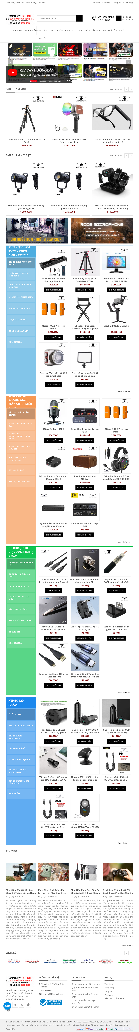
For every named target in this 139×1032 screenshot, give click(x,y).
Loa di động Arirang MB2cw (85, 477)
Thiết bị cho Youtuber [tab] (15, 737)
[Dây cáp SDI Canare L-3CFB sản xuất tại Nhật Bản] (116, 563)
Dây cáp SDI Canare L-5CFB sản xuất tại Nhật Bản (53, 629)
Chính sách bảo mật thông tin (85, 1007)
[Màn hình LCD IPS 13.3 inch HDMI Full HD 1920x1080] (116, 262)
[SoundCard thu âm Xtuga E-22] (85, 507)
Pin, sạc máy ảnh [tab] (18, 319)
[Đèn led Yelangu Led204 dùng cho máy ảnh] (85, 356)
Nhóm (60, 30)
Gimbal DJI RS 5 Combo (116, 325)
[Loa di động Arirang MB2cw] (85, 460)
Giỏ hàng (109, 995)
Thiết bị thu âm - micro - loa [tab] (18, 771)
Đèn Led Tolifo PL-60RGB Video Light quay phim (26, 140)
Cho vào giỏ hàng (53, 290)
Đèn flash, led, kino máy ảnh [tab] (20, 285)
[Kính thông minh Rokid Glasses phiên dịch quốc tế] (69, 115)
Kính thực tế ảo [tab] (18, 609)
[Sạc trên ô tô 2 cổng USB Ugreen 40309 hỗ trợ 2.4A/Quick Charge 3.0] (116, 713)
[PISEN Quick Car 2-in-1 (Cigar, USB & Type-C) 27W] (85, 808)
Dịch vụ (69, 30)
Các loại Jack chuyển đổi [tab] (21, 564)
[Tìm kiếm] (79, 18)
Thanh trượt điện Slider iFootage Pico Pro (53, 280)
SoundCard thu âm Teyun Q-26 (85, 430)
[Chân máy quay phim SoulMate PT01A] (85, 262)
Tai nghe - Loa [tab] (16, 470)
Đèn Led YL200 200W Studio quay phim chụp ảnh (26, 207)
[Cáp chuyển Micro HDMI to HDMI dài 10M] (53, 657)
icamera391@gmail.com (52, 994)
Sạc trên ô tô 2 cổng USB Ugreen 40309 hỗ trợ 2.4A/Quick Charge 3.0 (116, 732)
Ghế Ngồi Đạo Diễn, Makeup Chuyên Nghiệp (84, 327)
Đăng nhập (128, 2)
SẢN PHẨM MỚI (16, 89)
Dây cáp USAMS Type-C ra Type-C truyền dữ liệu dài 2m (85, 677)
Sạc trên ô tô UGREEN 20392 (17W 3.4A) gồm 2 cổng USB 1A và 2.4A (53, 732)
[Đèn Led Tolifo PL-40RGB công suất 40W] (53, 356)
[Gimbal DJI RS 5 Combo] (116, 309)
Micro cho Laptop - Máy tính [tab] (19, 447)
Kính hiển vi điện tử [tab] (20, 620)
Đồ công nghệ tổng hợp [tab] (19, 575)
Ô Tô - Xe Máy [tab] (16, 714)
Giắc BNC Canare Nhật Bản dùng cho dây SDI (84, 581)
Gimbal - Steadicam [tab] (19, 308)
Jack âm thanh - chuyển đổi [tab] (18, 458)
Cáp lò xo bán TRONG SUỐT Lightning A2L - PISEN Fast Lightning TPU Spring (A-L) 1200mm (53, 828)
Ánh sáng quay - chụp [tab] (21, 725)
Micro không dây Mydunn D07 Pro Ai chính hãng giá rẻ (112, 166)
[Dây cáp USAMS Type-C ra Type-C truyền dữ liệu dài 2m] (85, 657)
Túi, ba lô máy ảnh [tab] (19, 331)
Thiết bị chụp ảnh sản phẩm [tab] (19, 782)
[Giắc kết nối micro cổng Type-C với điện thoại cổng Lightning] (116, 610)
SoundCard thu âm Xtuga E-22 (84, 525)
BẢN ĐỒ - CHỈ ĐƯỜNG (115, 998)
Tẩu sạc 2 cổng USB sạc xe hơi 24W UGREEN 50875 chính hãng (53, 780)
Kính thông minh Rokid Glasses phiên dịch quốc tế (69, 140)
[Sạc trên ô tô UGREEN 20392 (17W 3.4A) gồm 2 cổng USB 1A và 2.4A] (53, 713)
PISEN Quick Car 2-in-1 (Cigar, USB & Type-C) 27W (84, 826)
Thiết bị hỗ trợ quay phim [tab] (20, 263)
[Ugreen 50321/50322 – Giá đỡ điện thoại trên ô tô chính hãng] (85, 760)
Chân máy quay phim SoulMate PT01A (85, 280)
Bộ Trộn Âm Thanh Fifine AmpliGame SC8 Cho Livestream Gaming (53, 526)
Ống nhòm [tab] (14, 632)
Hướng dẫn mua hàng (95, 30)
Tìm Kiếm (42, 38)
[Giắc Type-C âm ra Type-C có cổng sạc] (85, 610)
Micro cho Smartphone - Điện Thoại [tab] (19, 436)
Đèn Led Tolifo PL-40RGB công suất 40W (53, 374)
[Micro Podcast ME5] (53, 412)
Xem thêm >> (116, 89)
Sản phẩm (42, 30)
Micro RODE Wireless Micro (113, 139)
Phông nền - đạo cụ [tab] (19, 759)
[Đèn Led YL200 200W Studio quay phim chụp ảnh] (26, 181)
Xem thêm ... (15, 342)
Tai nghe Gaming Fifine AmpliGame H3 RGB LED (116, 477)
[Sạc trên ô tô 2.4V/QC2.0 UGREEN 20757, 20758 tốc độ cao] (85, 713)
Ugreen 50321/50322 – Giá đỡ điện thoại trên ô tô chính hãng (85, 780)
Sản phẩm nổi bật (18, 155)
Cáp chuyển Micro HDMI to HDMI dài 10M (53, 675)
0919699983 (46, 990)
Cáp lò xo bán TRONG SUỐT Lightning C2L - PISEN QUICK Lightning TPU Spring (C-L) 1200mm (116, 781)
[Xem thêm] (124, 391)
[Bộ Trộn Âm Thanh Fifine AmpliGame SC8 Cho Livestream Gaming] (53, 507)
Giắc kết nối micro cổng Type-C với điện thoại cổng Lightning (116, 629)
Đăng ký (117, 2)
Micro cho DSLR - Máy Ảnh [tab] (20, 424)
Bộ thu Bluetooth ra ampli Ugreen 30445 (53, 477)
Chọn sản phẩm (53, 384)
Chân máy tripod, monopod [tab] (18, 274)
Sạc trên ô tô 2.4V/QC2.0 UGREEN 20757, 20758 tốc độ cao (85, 732)
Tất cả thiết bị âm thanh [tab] (19, 413)
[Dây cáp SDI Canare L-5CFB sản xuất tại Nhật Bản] (53, 610)
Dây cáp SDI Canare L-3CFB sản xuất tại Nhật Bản (116, 582)
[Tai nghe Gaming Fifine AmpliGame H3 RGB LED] (116, 460)
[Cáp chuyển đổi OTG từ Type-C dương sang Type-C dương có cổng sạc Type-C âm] (53, 563)
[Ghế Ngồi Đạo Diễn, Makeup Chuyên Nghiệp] (85, 309)
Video (52, 30)
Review (78, 30)
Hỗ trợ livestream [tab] (19, 481)
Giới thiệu (106, 2)
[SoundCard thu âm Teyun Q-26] (85, 412)
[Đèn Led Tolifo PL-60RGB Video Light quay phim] (26, 115)
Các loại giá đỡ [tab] (17, 748)
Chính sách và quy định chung (86, 984)
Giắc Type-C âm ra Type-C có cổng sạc (85, 628)
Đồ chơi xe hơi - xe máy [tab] (19, 597)
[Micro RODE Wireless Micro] (112, 115)
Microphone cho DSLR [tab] (21, 297)
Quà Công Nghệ (116, 30)
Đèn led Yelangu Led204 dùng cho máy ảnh (85, 374)
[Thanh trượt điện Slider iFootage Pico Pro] (53, 262)
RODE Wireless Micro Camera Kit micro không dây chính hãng (69, 207)
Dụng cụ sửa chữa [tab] (19, 586)
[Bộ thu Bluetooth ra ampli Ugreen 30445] (53, 460)
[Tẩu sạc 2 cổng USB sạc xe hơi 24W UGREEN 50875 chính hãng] (53, 760)
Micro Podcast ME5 (53, 429)
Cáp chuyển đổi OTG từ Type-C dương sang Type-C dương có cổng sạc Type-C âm (53, 583)
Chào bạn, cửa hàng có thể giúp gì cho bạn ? (25, 5)
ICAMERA (10, 1029)
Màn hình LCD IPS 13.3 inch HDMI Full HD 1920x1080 (116, 281)
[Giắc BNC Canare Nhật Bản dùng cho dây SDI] (85, 563)
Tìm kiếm (95, 2)
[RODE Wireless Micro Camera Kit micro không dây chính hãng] (69, 181)
